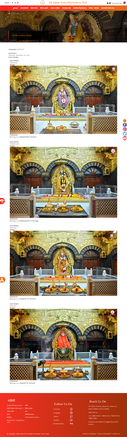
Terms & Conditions (89, 433)
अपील (26, 404)
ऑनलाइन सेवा (66, 8)
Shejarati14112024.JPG (27, 383)
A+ (18, 3)
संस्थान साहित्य (55, 8)
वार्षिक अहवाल (28, 407)
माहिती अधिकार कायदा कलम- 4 (15, 407)
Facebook (56, 409)
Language (12, 49)
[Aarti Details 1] (63, 100)
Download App (116, 3)
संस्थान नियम (10, 410)
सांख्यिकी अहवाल (29, 413)
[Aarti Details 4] (63, 344)
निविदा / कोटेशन (94, 8)
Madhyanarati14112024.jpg (29, 221)
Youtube (56, 420)
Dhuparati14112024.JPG (28, 299)
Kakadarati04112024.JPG (28, 137)
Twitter (55, 416)
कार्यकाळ (9, 416)
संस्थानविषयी (24, 8)
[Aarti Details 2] (63, 182)
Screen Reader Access (14, 404)
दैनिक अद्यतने (44, 8)
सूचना (8, 413)
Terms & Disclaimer (104, 433)
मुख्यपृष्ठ (15, 8)
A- (13, 3)
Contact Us (116, 433)
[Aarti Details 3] (63, 263)
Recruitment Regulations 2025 (15, 419)
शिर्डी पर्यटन (34, 8)
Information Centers (32, 416)
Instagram (56, 413)
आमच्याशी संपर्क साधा (107, 8)
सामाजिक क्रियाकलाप (80, 8)
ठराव (26, 410)
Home (9, 13)
